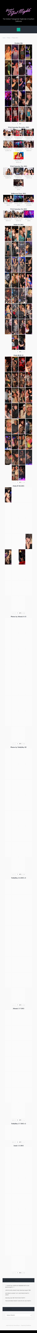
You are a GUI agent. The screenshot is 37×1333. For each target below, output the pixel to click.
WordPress (28, 1325)
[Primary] (18, 29)
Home (4, 37)
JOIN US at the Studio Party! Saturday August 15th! (18, 1290)
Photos (8, 37)
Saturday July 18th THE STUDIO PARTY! (15, 1298)
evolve (7, 1325)
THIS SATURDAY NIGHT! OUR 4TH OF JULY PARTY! (18, 1300)
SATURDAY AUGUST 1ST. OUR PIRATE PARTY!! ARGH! (17, 1294)
